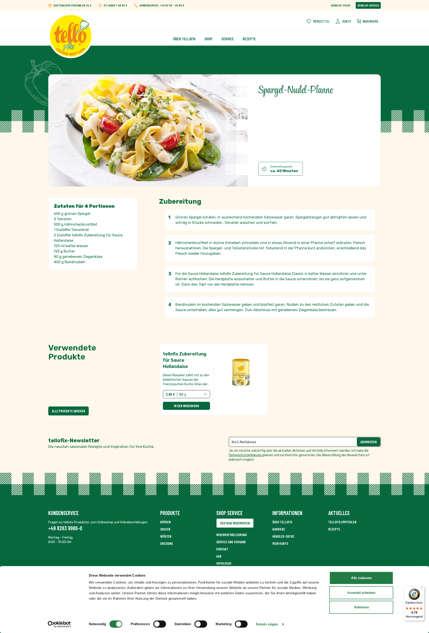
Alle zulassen (361, 578)
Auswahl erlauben (361, 593)
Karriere (278, 529)
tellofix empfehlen (342, 522)
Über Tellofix (184, 38)
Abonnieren (368, 442)
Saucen (165, 529)
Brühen (165, 522)
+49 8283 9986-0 (65, 528)
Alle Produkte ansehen (68, 411)
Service (227, 38)
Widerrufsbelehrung (231, 534)
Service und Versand (231, 542)
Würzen (165, 536)
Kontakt (222, 549)
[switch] (159, 624)
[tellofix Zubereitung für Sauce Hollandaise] (213, 379)
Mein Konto (280, 543)
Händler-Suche (340, 5)
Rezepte (249, 38)
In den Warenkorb (186, 406)
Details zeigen (267, 624)
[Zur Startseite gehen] (70, 21)
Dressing (166, 543)
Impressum (223, 563)
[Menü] (422, 589)
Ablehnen (361, 607)
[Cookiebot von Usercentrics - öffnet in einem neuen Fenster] (59, 624)
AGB (218, 556)
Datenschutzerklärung (245, 455)
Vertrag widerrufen (235, 523)
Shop (208, 38)
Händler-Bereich (368, 5)
